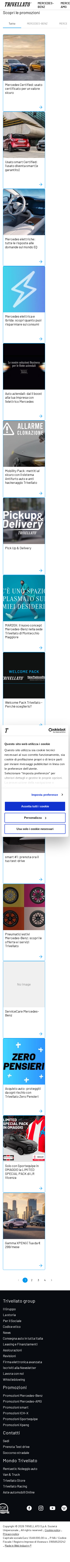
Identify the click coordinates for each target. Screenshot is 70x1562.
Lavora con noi (13, 1373)
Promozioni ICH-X (15, 1413)
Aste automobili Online (19, 1492)
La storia (9, 1315)
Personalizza (33, 817)
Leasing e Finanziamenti (20, 1344)
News (7, 1332)
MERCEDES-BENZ (37, 23)
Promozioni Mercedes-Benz (23, 1395)
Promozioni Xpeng (16, 1425)
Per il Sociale (12, 1321)
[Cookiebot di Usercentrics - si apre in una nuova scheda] (49, 730)
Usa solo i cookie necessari (35, 829)
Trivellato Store (14, 1480)
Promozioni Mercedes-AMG (22, 1401)
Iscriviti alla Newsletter (19, 1368)
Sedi (6, 1441)
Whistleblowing (14, 1379)
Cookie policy (52, 1530)
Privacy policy (11, 1534)
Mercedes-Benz (46, 4)
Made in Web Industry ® (18, 1545)
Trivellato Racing (15, 1486)
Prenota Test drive (16, 1446)
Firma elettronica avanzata (22, 1362)
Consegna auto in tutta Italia (23, 1338)
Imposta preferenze (45, 794)
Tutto (12, 23)
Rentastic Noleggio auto (20, 1468)
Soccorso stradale (16, 1452)
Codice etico (12, 1326)
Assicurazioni (12, 1350)
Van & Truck (11, 1474)
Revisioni (9, 1356)
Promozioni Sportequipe (20, 1419)
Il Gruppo (9, 1309)
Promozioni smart (16, 1407)
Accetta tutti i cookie (35, 806)
